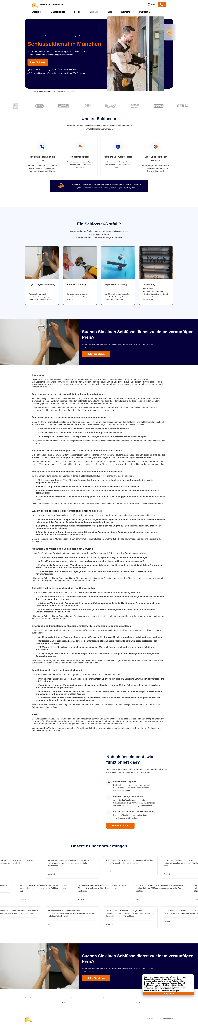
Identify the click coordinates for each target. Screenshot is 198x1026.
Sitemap (139, 1002)
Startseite (36, 12)
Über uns (93, 12)
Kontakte (125, 12)
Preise (77, 12)
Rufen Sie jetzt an (37, 62)
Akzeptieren (168, 993)
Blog (110, 12)
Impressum (144, 12)
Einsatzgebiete (58, 12)
